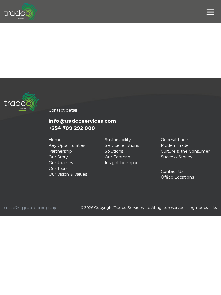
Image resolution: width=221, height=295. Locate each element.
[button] (210, 11)
